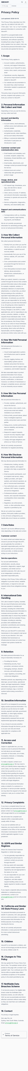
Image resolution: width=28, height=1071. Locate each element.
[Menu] (25, 2)
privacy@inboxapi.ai (7, 764)
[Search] (22, 2)
